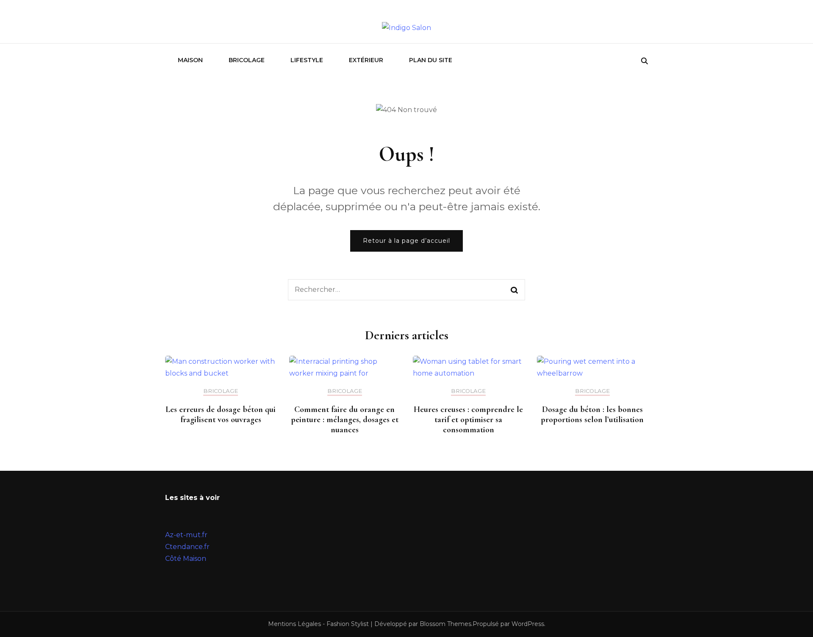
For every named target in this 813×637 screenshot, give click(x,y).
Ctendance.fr (187, 547)
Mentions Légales (294, 624)
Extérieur (366, 60)
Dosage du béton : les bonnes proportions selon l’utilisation (592, 414)
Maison (190, 60)
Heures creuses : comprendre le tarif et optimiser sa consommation (468, 419)
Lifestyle (306, 60)
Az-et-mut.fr (186, 535)
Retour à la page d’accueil (406, 240)
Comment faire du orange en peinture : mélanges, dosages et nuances (344, 419)
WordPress (528, 624)
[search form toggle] (644, 61)
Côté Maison (185, 559)
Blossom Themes (445, 624)
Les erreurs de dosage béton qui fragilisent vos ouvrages (221, 414)
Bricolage (247, 60)
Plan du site (430, 60)
